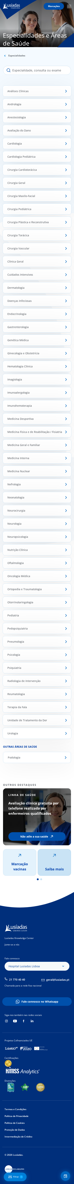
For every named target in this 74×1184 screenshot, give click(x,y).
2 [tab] (41, 879)
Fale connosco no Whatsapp (39, 1001)
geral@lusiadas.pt (57, 980)
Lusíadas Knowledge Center (19, 938)
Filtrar (17, 1176)
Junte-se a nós (12, 944)
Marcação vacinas (19, 866)
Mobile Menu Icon (69, 6)
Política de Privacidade (16, 1116)
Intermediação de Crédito (18, 1136)
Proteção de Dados (15, 1129)
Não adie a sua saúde (34, 836)
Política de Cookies (15, 1123)
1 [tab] (38, 879)
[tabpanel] (37, 832)
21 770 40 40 (17, 979)
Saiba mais (54, 869)
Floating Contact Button (66, 1176)
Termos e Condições (15, 1109)
